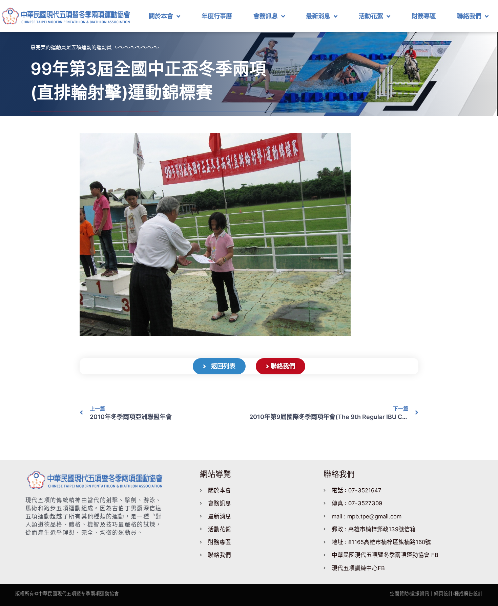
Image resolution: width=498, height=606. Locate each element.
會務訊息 (265, 16)
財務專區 (424, 16)
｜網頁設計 (441, 593)
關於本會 (161, 16)
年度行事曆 (217, 16)
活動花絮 (371, 16)
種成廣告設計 (468, 593)
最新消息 (318, 16)
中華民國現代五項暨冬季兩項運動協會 (78, 593)
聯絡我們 (469, 16)
